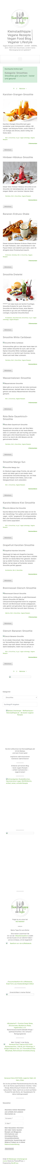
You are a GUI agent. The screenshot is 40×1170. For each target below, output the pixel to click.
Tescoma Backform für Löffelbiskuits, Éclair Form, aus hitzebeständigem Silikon (20, 983)
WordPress (14, 1163)
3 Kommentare (33, 323)
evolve (5, 1161)
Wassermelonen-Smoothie (17, 378)
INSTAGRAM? (20, 921)
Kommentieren (32, 200)
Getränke (7, 196)
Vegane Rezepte (26, 196)
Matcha (7, 613)
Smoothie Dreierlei (12, 274)
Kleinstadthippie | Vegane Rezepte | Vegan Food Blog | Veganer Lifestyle (20, 37)
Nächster (22, 88)
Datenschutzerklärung (12, 1144)
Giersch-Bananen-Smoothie (17, 631)
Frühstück (8, 255)
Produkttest (8, 317)
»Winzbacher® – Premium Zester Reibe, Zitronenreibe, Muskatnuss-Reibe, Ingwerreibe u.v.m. (20, 1025)
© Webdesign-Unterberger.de (17, 1159)
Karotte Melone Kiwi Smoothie (19, 502)
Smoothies (12, 137)
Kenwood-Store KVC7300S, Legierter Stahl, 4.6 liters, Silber (20, 1079)
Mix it (6, 137)
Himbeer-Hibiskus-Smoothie (18, 157)
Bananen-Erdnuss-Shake (16, 214)
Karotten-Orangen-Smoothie (18, 94)
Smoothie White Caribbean (17, 337)
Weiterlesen (7, 150)
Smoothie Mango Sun (14, 462)
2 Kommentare (33, 143)
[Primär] (20, 59)
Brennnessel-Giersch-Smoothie (19, 588)
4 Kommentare (32, 402)
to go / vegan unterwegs (23, 137)
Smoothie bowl (17, 317)
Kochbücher (8, 570)
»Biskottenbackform (21, 936)
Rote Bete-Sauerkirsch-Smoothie (15, 417)
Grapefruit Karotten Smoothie (18, 545)
